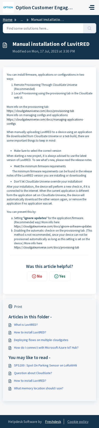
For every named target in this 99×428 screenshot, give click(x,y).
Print (18, 306)
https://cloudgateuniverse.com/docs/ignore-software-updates (52, 226)
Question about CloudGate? (33, 373)
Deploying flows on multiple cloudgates (41, 340)
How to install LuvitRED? (30, 332)
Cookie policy (77, 421)
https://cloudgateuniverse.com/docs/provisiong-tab (46, 247)
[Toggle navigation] (91, 7)
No (39, 276)
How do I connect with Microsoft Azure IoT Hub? (46, 347)
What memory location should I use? (38, 388)
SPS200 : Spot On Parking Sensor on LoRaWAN (45, 365)
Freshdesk (53, 421)
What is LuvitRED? (26, 325)
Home (7, 19)
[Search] (89, 28)
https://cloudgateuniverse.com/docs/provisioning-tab (40, 111)
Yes (62, 276)
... (22, 19)
